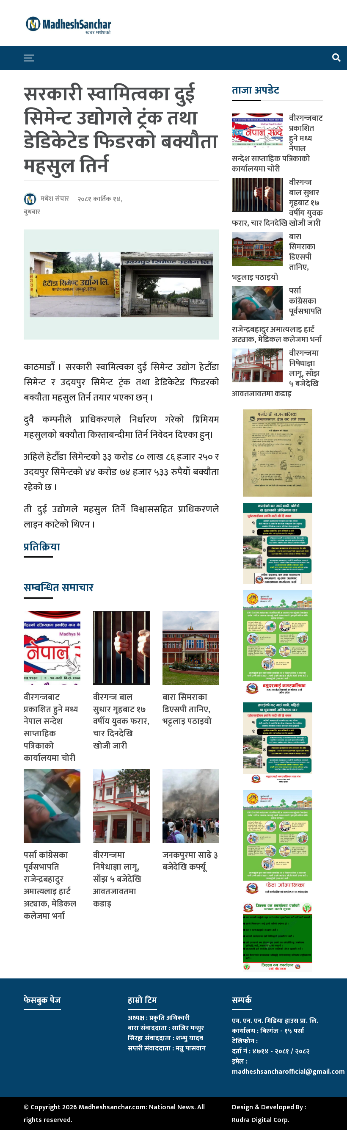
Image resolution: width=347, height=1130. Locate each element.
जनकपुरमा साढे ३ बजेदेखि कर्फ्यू (190, 861)
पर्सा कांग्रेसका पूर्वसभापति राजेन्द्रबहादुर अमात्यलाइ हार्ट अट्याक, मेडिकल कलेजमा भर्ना (50, 886)
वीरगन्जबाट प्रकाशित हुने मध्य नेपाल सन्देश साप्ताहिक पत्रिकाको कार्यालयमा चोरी (51, 728)
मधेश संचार (55, 198)
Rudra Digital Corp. (260, 1120)
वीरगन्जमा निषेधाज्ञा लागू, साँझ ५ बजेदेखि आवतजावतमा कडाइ (117, 879)
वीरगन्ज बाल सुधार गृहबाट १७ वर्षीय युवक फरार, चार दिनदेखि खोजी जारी (121, 721)
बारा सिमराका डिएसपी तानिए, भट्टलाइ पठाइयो (187, 709)
